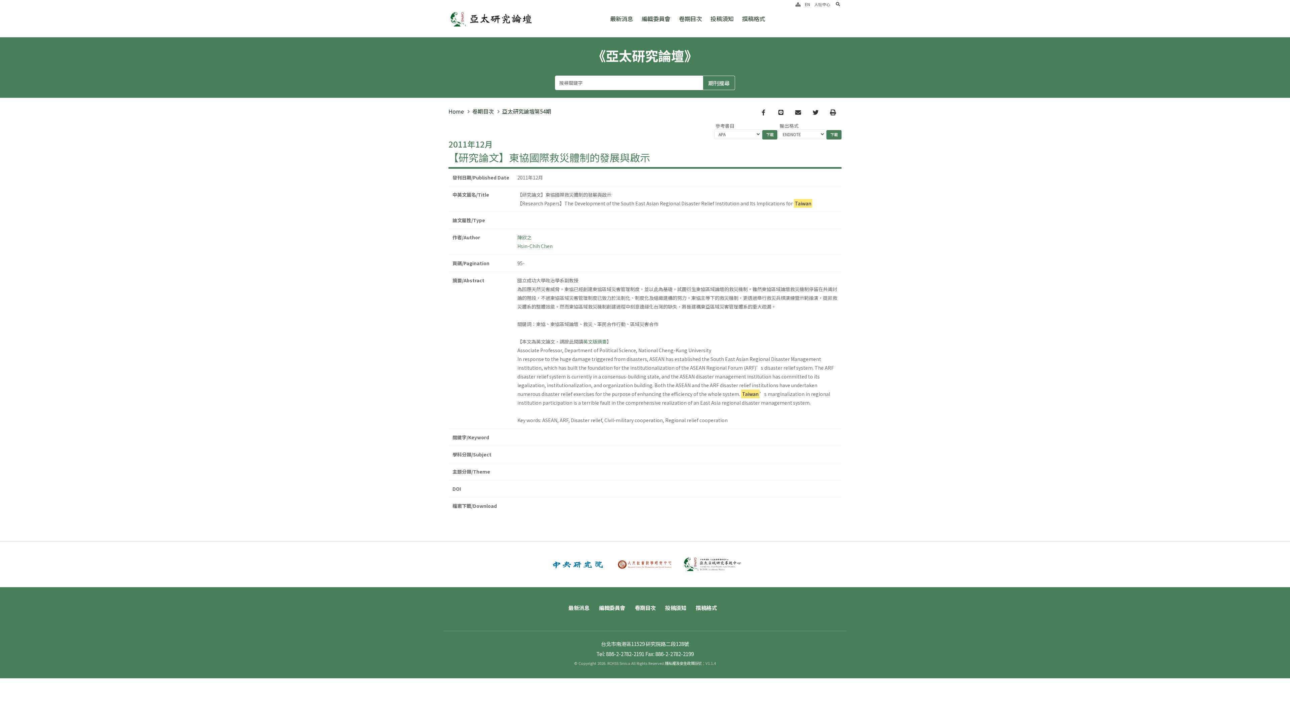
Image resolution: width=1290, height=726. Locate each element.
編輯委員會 (656, 18)
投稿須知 (722, 18)
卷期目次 (690, 18)
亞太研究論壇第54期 (526, 111)
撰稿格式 (753, 18)
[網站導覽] (798, 4)
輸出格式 (789, 125)
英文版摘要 (595, 341)
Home (456, 111)
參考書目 (725, 125)
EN (807, 4)
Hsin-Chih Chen (535, 246)
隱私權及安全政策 (679, 663)
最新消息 (621, 18)
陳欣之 (524, 237)
